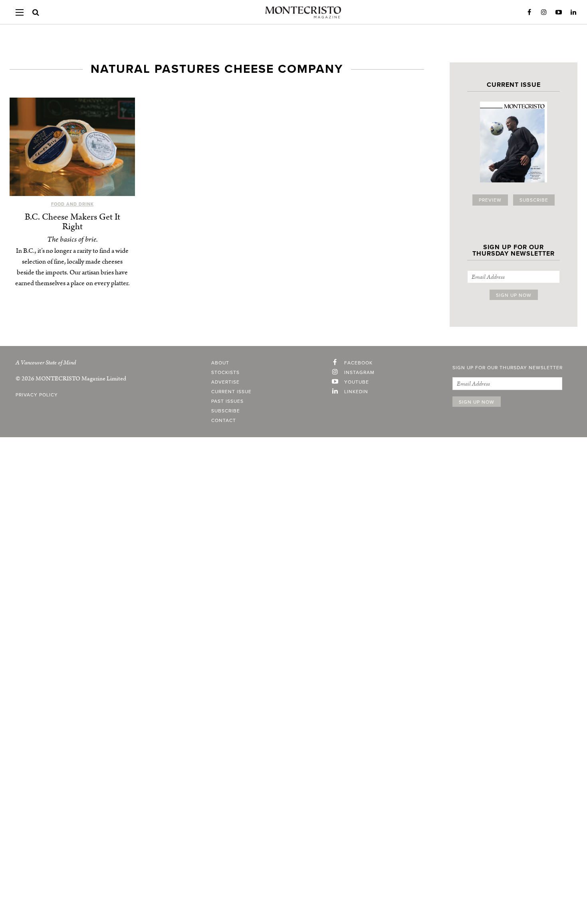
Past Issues (227, 401)
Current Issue (231, 391)
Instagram (543, 12)
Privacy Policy (37, 395)
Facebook (529, 12)
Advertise (225, 382)
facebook (358, 363)
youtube (356, 382)
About (220, 363)
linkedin (356, 391)
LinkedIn (573, 12)
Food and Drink (72, 204)
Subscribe (534, 200)
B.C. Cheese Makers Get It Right (72, 221)
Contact (223, 420)
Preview (490, 200)
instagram (359, 372)
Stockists (225, 372)
